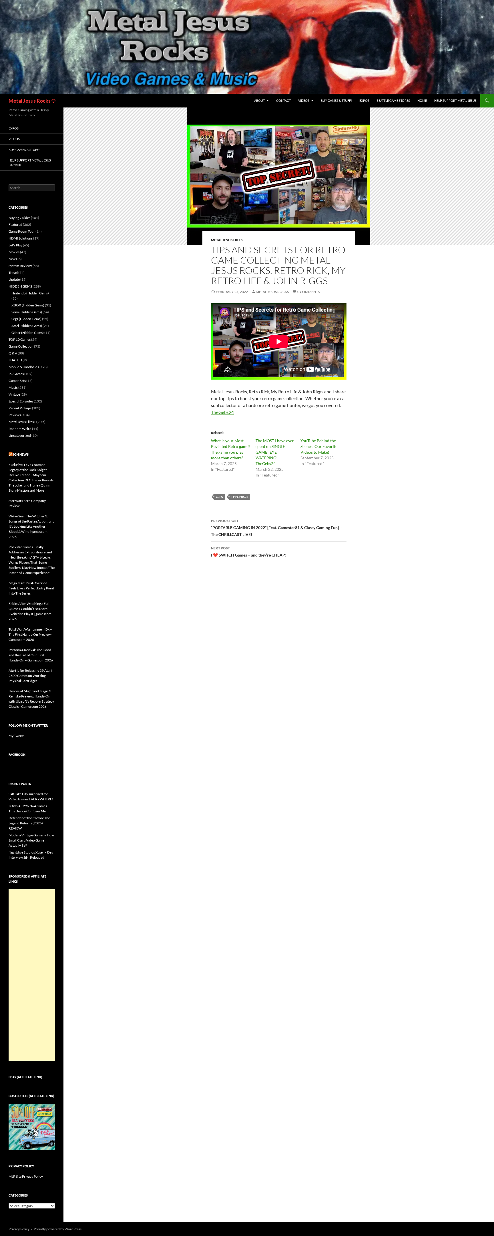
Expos (364, 100)
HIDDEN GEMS (20, 286)
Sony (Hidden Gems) (26, 312)
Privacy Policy (19, 1229)
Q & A (13, 353)
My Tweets (16, 735)
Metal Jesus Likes (227, 240)
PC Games (16, 374)
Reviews (15, 415)
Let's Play (15, 245)
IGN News (21, 454)
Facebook (17, 754)
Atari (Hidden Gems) (26, 326)
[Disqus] (278, 656)
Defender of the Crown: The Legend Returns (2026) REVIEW (29, 823)
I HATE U (15, 360)
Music (13, 387)
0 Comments (308, 292)
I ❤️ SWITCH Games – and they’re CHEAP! (248, 551)
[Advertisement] (32, 975)
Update (14, 279)
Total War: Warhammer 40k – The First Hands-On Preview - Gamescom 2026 (30, 634)
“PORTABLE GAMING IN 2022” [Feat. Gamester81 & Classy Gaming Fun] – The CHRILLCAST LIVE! (276, 528)
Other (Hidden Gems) (27, 332)
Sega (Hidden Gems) (26, 319)
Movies (14, 252)
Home (422, 100)
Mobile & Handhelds (24, 367)
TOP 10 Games (20, 339)
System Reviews (20, 266)
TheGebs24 (222, 412)
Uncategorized (20, 435)
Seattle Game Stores (393, 100)
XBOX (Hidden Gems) (27, 305)
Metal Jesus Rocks (272, 292)
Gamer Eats (17, 380)
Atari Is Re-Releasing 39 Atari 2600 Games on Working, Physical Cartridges (30, 675)
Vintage (14, 394)
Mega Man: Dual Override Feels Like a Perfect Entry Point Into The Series (31, 588)
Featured (15, 224)
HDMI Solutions (21, 238)
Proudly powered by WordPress (57, 1229)
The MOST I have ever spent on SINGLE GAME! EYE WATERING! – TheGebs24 (275, 452)
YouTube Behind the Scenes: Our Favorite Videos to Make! (318, 446)
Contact (283, 100)
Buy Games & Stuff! (336, 100)
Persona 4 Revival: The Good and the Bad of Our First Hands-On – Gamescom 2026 (31, 655)
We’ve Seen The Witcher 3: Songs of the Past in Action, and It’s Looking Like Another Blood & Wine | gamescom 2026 (32, 526)
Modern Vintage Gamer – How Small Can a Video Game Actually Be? (31, 840)
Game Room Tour (22, 231)
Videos (303, 100)
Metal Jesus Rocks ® (32, 100)
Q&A (219, 497)
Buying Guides (19, 218)
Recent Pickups (20, 408)
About (259, 100)
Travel (13, 272)
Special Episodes (21, 401)
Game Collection (21, 346)
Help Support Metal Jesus (455, 100)
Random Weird (20, 428)
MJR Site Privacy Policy (26, 1176)
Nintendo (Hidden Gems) (30, 293)
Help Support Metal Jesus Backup (30, 162)
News (13, 259)
